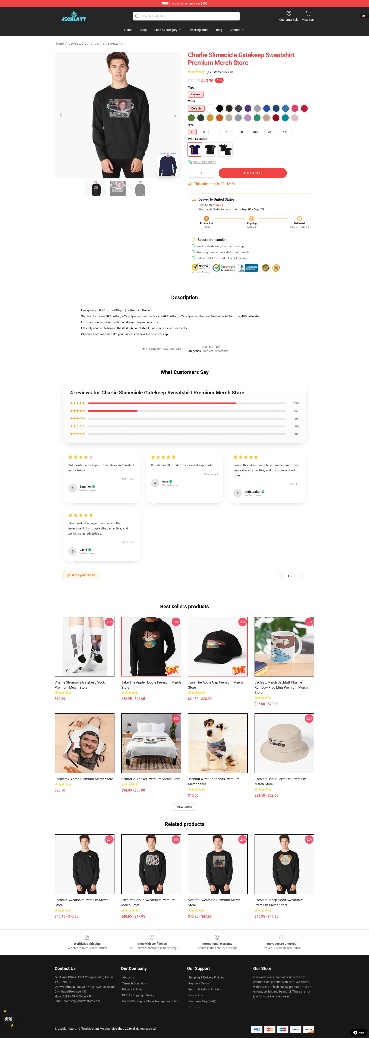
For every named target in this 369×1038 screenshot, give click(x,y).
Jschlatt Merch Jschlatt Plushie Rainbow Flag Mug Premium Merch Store (281, 687)
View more (184, 806)
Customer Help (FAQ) (202, 1001)
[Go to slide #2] (118, 188)
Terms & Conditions (135, 983)
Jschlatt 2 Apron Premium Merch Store (84, 779)
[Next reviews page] (302, 576)
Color (191, 101)
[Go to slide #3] (140, 188)
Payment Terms (198, 983)
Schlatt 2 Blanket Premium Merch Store (150, 779)
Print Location (197, 138)
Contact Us (195, 995)
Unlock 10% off (8, 1019)
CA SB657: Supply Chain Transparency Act (150, 1001)
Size (191, 125)
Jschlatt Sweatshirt (108, 43)
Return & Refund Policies (204, 989)
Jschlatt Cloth (79, 43)
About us (128, 977)
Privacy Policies (132, 989)
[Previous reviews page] (281, 576)
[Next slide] (174, 115)
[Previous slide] (61, 115)
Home (59, 43)
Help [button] (361, 1032)
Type (191, 87)
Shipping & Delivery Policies (206, 977)
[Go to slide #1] (95, 188)
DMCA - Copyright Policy (138, 995)
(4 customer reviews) (220, 72)
